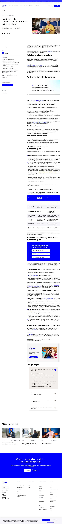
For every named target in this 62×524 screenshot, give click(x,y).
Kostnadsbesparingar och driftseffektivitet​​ (11, 62)
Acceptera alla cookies (45, 519)
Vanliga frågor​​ (4, 77)
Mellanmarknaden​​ (41, 501)
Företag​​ (40, 503)
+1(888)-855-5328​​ (5, 491)
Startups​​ (40, 499)
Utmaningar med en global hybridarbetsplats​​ (10, 69)
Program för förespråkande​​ (43, 509)
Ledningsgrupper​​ (41, 495)
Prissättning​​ (37, 5)
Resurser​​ (31, 5)
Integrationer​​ (19, 493)
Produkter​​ (10, 5)
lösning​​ (16, 5)
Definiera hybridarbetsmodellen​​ (8, 59)
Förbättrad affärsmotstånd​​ (8, 66)
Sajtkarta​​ (51, 494)
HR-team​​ (40, 488)
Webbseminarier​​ (52, 506)
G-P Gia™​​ (29, 487)
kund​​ (50, 487)
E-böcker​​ (51, 508)
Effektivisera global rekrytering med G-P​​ (9, 75)
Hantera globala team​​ (20, 487)
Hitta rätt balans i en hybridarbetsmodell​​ (9, 74)
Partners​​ (25, 5)
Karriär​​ (51, 485)
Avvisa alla (55, 519)
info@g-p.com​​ (4, 492)
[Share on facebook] (4, 33)
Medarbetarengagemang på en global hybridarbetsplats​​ (9, 72)
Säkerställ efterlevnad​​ (20, 485)
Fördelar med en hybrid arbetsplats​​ (8, 61)
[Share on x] (7, 33)
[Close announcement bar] (54, 1)
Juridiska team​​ (41, 490)
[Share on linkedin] (2, 33)
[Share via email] (9, 33)
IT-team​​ (40, 493)
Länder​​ (20, 5)
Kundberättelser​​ (41, 507)
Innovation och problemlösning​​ (8, 68)
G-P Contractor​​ (30, 485)
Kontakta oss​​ (4, 495)
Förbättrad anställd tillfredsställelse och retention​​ (10, 65)
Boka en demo (30, 339)
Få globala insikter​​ (19, 489)
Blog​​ (50, 503)
